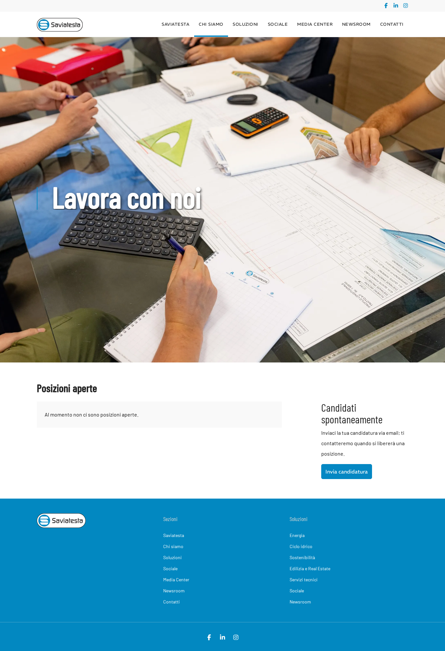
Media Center (315, 24)
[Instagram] (405, 5)
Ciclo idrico (301, 546)
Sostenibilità (302, 557)
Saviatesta (175, 24)
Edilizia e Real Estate (310, 568)
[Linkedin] (395, 5)
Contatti (392, 24)
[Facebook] (386, 5)
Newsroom (356, 24)
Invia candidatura (346, 471)
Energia (297, 535)
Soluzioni (245, 24)
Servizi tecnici (304, 579)
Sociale (278, 24)
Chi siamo (211, 24)
